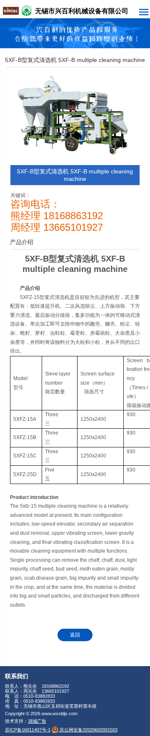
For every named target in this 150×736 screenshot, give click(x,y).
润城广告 (37, 721)
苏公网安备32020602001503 (88, 729)
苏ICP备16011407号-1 (27, 729)
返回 (75, 635)
